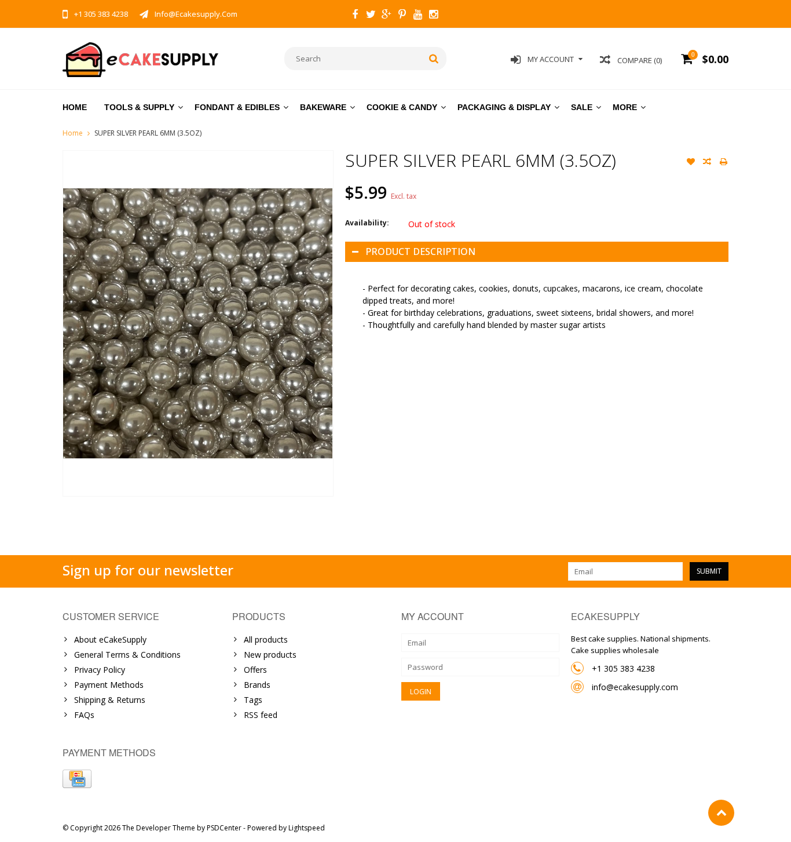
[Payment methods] (77, 779)
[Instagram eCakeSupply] (433, 15)
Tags (253, 699)
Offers (255, 669)
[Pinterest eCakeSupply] (401, 15)
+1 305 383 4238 (623, 668)
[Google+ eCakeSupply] (386, 15)
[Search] (434, 58)
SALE (581, 107)
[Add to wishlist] (691, 163)
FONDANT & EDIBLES (237, 107)
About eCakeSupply (110, 639)
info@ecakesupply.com (635, 686)
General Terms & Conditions (127, 654)
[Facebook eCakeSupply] (355, 15)
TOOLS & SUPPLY (139, 107)
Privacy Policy (99, 669)
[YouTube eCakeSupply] (417, 15)
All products (266, 639)
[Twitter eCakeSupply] (370, 15)
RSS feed (260, 714)
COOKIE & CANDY (402, 107)
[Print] (723, 163)
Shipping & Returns (109, 699)
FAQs (84, 714)
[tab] (537, 307)
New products (270, 654)
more (625, 107)
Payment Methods (109, 684)
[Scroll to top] (721, 813)
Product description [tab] (420, 251)
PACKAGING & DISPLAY (504, 107)
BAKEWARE (323, 107)
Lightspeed (306, 828)
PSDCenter (224, 828)
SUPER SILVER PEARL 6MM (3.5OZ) (148, 133)
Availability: (367, 223)
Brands (257, 684)
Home (75, 107)
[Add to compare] (707, 163)
